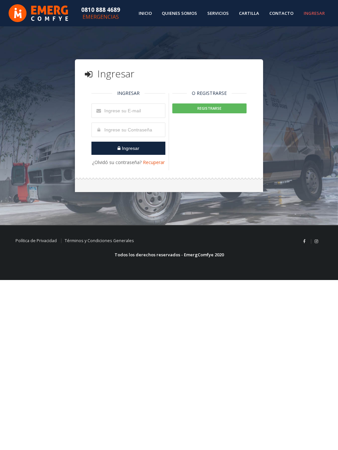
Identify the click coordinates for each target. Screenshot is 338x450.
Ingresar (314, 13)
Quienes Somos (179, 13)
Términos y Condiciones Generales (99, 240)
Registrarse (209, 108)
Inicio (145, 13)
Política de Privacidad (36, 240)
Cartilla (249, 13)
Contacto (281, 13)
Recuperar (154, 162)
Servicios (218, 13)
